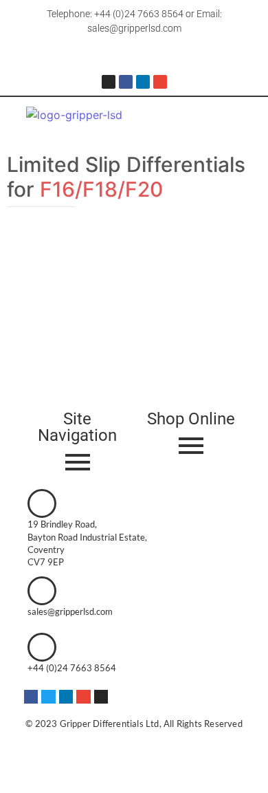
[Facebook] (126, 82)
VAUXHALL (60, 255)
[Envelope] (160, 82)
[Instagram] (108, 82)
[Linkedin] (143, 82)
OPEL (20, 255)
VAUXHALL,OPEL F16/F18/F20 (113, 270)
